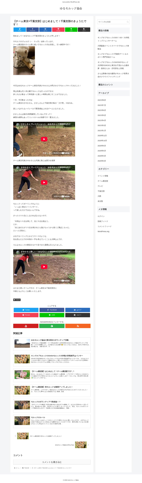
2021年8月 (102, 100)
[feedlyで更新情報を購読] (51, 326)
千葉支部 (17, 299)
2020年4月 (102, 156)
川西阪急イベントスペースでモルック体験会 (113, 47)
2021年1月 (102, 130)
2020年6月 (102, 146)
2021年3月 (102, 125)
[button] (127, 22)
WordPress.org (103, 231)
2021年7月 (102, 105)
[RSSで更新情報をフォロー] (78, 326)
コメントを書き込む (52, 462)
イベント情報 (103, 176)
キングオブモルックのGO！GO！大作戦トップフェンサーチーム (113, 39)
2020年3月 (102, 161)
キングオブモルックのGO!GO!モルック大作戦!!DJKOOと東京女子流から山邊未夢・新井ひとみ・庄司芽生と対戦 (113, 65)
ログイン (101, 216)
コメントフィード (105, 226)
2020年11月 (102, 135)
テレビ (100, 186)
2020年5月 (102, 151)
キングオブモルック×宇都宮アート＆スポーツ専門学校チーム (113, 55)
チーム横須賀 (103, 181)
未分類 (100, 201)
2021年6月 (102, 110)
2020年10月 (102, 141)
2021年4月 (102, 120)
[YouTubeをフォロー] (25, 326)
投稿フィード (103, 221)
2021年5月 (102, 115)
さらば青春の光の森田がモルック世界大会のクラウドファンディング (113, 75)
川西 (99, 196)
